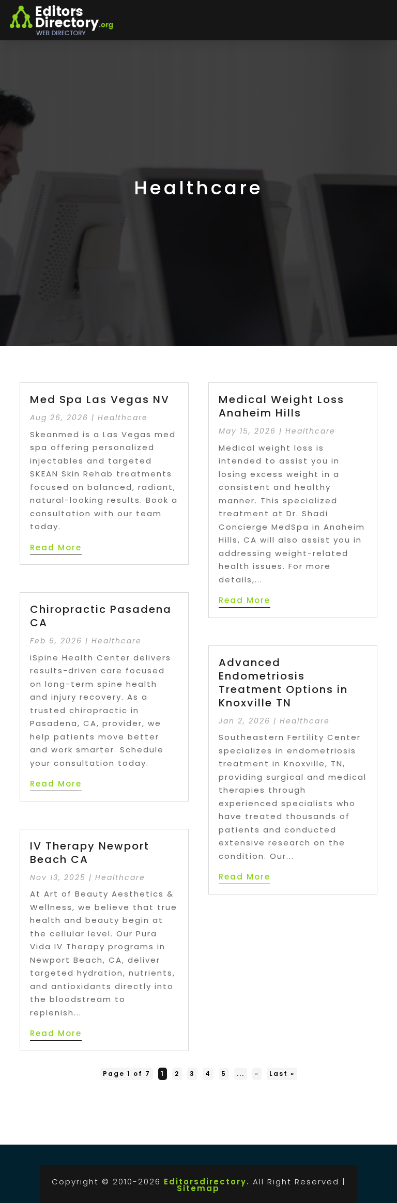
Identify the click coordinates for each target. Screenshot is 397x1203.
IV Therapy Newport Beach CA (89, 853)
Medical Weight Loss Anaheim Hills (281, 406)
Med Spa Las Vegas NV (100, 399)
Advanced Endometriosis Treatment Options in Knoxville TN (283, 682)
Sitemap (198, 1188)
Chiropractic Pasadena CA (101, 616)
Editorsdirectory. (207, 1181)
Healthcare (123, 417)
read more (56, 547)
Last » (282, 1073)
